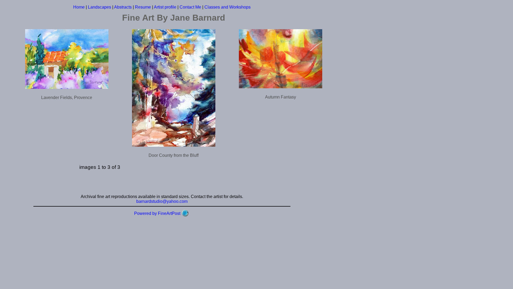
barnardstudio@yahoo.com (162, 201)
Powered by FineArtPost (157, 213)
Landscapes (99, 7)
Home (79, 7)
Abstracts (123, 7)
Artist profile (165, 7)
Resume (143, 7)
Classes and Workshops (227, 7)
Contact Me (190, 7)
